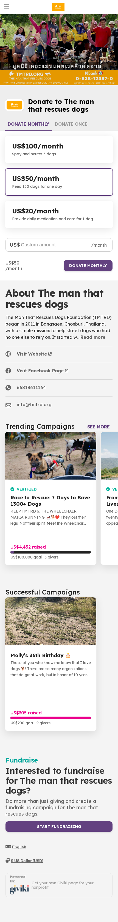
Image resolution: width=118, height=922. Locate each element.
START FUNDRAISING (59, 826)
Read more (92, 337)
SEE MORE (98, 427)
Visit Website (32, 354)
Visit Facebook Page (40, 370)
